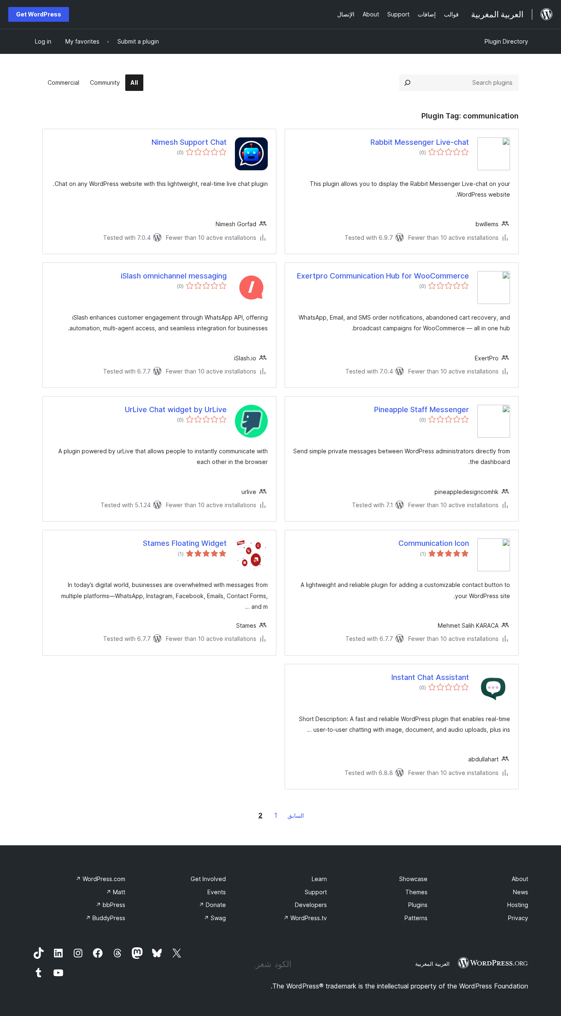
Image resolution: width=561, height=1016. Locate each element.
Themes (416, 891)
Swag (215, 917)
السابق (295, 815)
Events (216, 891)
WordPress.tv (305, 917)
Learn (319, 878)
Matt (115, 891)
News (520, 891)
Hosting (517, 904)
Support (316, 891)
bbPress (110, 904)
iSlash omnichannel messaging (174, 275)
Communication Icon (433, 543)
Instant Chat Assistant (430, 677)
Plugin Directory (506, 41)
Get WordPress (38, 14)
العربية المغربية (432, 963)
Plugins (418, 904)
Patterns (416, 917)
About (520, 878)
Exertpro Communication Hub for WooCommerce (383, 275)
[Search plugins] (407, 82)
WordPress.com (100, 878)
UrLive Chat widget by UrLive (176, 409)
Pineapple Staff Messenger (421, 409)
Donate (212, 904)
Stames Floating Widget (185, 543)
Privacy (518, 917)
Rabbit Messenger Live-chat (419, 142)
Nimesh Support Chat (189, 142)
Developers (311, 904)
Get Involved (208, 878)
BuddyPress (105, 917)
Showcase (413, 878)
